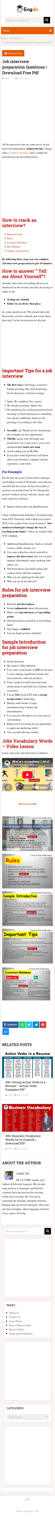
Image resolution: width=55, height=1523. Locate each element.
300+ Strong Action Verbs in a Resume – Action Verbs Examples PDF (25, 1085)
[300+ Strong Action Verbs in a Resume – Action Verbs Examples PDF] (27, 1064)
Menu (6, 30)
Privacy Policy (17, 1329)
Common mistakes (19, 152)
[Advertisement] (27, 110)
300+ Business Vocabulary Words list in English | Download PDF (23, 1139)
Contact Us (15, 1317)
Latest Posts (15, 1321)
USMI (6, 78)
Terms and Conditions (21, 1333)
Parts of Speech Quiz (20, 1325)
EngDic (19, 1511)
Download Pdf (27, 804)
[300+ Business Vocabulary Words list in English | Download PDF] (27, 1118)
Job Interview (14, 53)
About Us (14, 1313)
